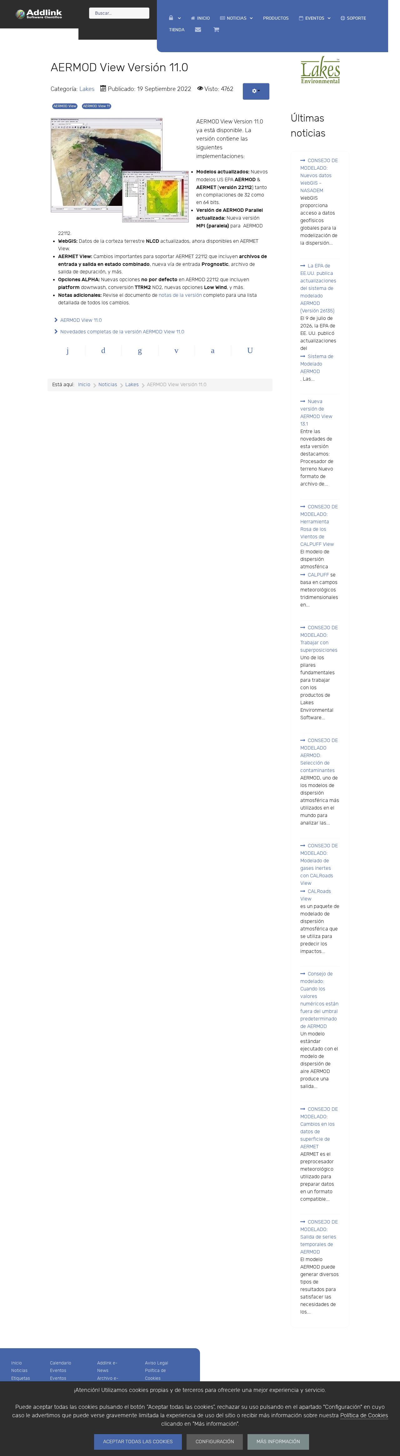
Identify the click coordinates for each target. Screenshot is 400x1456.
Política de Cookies (364, 1415)
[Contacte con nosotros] (199, 29)
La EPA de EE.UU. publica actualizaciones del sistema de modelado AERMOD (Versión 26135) (318, 288)
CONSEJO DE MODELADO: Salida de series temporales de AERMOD (319, 1237)
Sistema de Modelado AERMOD (316, 364)
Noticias (19, 1370)
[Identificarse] (174, 18)
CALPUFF (318, 575)
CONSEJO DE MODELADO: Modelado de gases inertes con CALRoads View (319, 864)
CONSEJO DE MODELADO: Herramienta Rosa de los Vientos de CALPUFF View (319, 525)
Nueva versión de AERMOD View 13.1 (316, 413)
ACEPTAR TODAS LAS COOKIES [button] (138, 1442)
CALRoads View (315, 895)
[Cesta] (217, 29)
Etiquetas (20, 1378)
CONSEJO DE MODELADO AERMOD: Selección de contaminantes (319, 756)
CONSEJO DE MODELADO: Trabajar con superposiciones (319, 639)
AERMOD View (64, 106)
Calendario (60, 1363)
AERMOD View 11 (96, 106)
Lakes (86, 89)
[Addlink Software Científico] (39, 13)
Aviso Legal (156, 1363)
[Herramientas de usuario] (256, 91)
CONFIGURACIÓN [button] (215, 1442)
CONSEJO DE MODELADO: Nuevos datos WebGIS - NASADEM (319, 176)
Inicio (16, 1363)
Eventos (58, 1370)
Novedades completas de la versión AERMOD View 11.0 (122, 332)
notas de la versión (180, 295)
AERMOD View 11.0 (81, 320)
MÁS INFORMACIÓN (278, 1442)
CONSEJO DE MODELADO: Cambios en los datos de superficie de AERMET (319, 1128)
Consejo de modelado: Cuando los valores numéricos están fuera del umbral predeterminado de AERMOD (319, 1000)
